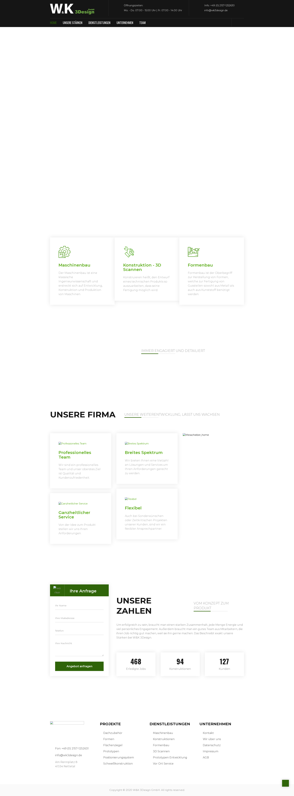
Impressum (210, 751)
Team (142, 22)
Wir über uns (212, 739)
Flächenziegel (112, 745)
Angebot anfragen (79, 666)
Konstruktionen (164, 739)
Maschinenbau (163, 733)
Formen (108, 739)
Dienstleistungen (99, 22)
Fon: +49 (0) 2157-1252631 (72, 748)
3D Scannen (161, 751)
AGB (206, 757)
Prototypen (111, 751)
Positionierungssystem (118, 757)
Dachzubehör (112, 733)
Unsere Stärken (72, 22)
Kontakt (208, 733)
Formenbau (161, 745)
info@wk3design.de (68, 755)
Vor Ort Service (163, 763)
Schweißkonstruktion (118, 763)
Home (53, 22)
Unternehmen (125, 22)
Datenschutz (212, 745)
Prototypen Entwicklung (170, 757)
